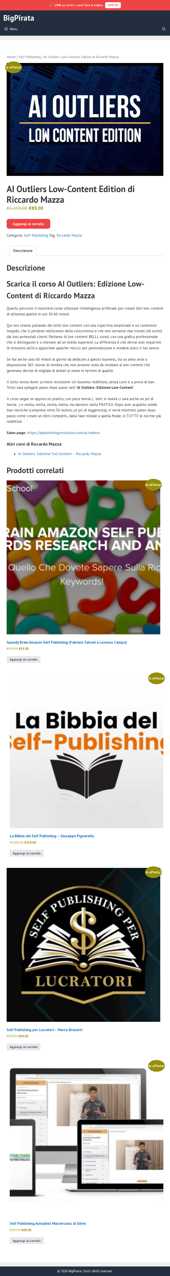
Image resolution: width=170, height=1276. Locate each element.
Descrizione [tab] (23, 250)
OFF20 (113, 5)
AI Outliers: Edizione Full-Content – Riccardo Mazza (59, 453)
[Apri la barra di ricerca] (164, 29)
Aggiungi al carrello (28, 224)
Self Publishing (30, 57)
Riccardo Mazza (69, 235)
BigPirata (18, 18)
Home (11, 57)
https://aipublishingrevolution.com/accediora (63, 432)
